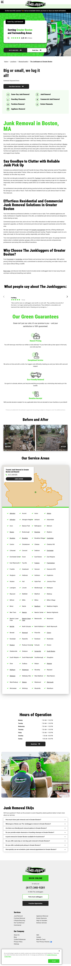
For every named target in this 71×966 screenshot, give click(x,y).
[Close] (59, 951)
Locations (13, 61)
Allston (49, 513)
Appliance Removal (42, 916)
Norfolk (12, 626)
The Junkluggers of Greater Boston (41, 61)
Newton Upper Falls (26, 619)
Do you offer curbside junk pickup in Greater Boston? (23, 845)
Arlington (12, 519)
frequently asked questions (44, 813)
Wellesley (12, 676)
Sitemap (16, 944)
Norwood (25, 632)
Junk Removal (18, 916)
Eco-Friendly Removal (35, 379)
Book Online (35, 878)
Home (6, 61)
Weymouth (50, 682)
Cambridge (18, 259)
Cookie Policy (7, 956)
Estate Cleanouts (41, 918)
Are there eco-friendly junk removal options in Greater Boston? (26, 828)
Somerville (18, 140)
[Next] (67, 297)
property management (38, 230)
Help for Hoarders (41, 920)
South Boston (51, 651)
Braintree (37, 532)
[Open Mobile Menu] (2, 2)
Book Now (35, 50)
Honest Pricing (35, 340)
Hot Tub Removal (19, 923)
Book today (6, 271)
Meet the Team (40, 939)
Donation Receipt (35, 398)
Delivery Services (41, 923)
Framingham (51, 563)
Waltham (12, 670)
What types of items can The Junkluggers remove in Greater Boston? (28, 824)
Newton (59, 136)
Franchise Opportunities (35, 903)
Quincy (49, 632)
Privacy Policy (18, 941)
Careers (38, 937)
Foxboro (36, 563)
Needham (37, 606)
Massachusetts (23, 61)
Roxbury (12, 645)
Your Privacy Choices (42, 941)
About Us (16, 935)
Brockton (12, 538)
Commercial (17, 925)
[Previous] (4, 297)
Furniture (37, 178)
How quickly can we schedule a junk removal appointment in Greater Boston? (31, 849)
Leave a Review (19, 479)
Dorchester (10, 259)
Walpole (49, 663)
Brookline (25, 538)
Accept (54, 961)
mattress (34, 180)
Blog (15, 937)
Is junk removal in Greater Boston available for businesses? (25, 836)
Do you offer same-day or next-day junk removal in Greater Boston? (28, 841)
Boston (65, 144)
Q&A (37, 935)
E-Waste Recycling (19, 920)
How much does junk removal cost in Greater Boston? (23, 819)
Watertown (25, 670)
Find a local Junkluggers (35, 897)
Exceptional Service (35, 360)
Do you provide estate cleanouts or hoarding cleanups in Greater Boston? (30, 832)
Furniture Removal (19, 918)
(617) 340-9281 (13, 50)
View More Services (15, 86)
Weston (24, 682)
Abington (12, 513)
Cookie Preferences (52, 955)
